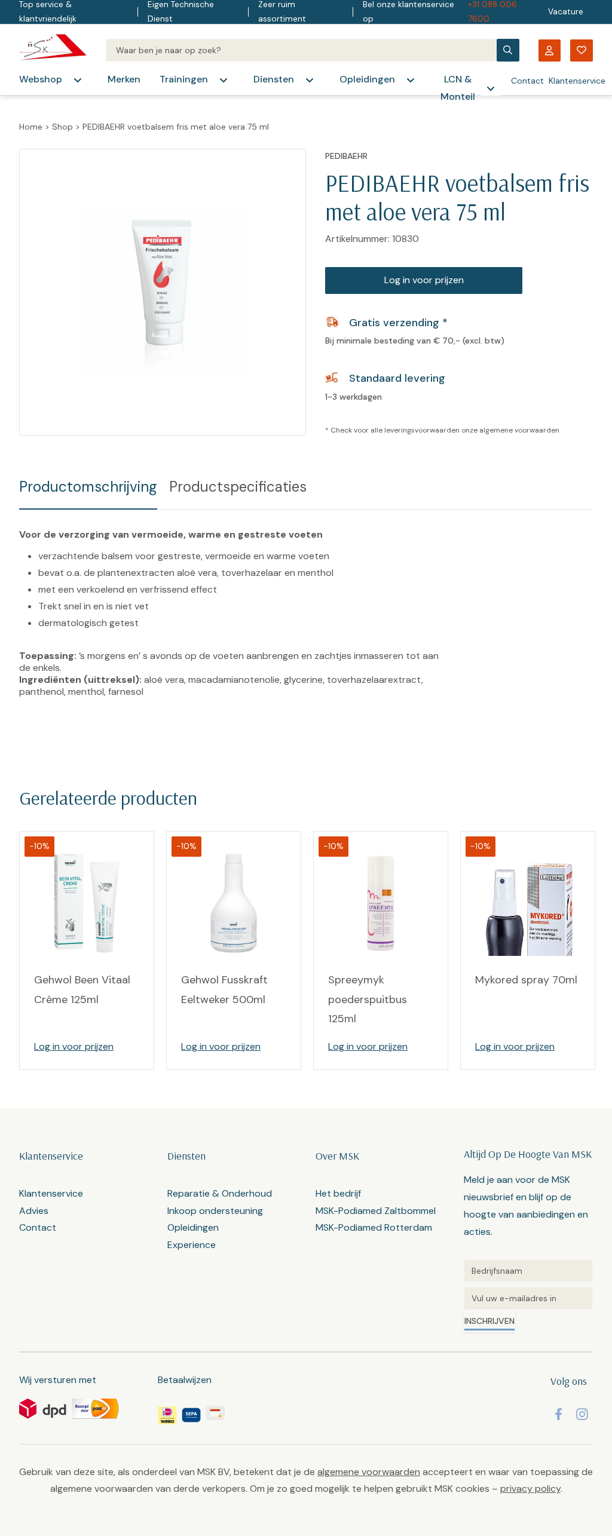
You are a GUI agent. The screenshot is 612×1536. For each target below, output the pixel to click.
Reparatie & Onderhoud (219, 1193)
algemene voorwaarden (519, 430)
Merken (124, 79)
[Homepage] (53, 50)
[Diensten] (309, 80)
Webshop (40, 79)
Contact (527, 80)
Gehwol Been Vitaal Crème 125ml (82, 989)
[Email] (528, 1298)
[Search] (301, 50)
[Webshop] (77, 80)
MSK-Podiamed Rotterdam (374, 1227)
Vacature (565, 12)
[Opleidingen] (410, 80)
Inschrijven (489, 1321)
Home (30, 126)
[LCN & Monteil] (490, 88)
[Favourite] (581, 50)
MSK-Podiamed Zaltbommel (376, 1210)
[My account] (549, 50)
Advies (33, 1210)
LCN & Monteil (457, 88)
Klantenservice (577, 80)
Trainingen (184, 79)
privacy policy (530, 1488)
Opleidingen (367, 79)
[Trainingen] (223, 80)
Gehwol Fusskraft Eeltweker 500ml (224, 989)
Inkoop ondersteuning (215, 1210)
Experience (191, 1244)
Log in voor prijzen (424, 280)
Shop (62, 126)
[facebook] (558, 1414)
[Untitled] (528, 1270)
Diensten (273, 79)
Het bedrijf (338, 1193)
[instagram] (582, 1414)
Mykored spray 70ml (526, 980)
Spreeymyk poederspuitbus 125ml (367, 999)
